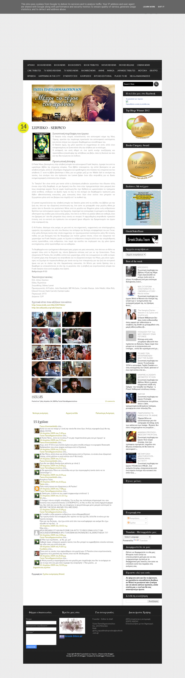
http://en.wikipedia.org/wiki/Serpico (47, 308)
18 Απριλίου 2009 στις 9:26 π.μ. (53, 546)
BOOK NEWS (59, 65)
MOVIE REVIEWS (109, 65)
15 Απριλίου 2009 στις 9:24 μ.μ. (53, 509)
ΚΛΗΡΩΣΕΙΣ (85, 76)
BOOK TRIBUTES (91, 65)
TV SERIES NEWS (71, 70)
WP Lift (76, 656)
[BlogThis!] (35, 396)
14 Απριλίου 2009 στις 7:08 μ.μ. (53, 489)
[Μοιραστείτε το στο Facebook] (41, 396)
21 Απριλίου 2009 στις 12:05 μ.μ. (53, 565)
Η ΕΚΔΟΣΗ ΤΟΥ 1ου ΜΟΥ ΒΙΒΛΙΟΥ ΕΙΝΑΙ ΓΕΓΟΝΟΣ (147, 334)
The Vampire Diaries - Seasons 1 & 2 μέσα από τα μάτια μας (148, 312)
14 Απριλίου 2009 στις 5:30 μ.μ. (53, 433)
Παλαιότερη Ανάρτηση (105, 413)
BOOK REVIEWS (44, 65)
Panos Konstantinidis (48, 426)
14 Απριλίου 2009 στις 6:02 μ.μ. (53, 482)
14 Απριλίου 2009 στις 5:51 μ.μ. (53, 440)
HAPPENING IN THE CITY (49, 76)
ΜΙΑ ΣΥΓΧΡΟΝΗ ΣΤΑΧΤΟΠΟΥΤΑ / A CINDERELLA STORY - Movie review (147, 290)
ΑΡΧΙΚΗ (31, 65)
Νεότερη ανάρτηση (40, 413)
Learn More (149, 7)
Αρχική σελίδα (72, 413)
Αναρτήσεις (134, 518)
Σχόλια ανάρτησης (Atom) (53, 574)
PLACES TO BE (121, 76)
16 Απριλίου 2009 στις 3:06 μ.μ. (53, 535)
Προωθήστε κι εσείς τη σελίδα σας (138, 104)
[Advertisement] (92, 38)
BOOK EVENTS (74, 65)
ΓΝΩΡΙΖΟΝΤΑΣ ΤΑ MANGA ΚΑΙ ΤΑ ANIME (148, 414)
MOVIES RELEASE (126, 65)
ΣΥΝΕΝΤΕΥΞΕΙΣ (70, 76)
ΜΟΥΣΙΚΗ (142, 70)
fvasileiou (44, 549)
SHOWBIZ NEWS (88, 70)
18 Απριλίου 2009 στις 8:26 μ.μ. (53, 556)
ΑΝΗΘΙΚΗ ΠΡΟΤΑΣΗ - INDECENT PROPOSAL (147, 433)
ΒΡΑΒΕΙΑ (31, 76)
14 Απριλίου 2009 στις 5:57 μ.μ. (53, 458)
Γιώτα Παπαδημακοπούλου (51, 435)
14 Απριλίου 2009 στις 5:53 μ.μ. (53, 449)
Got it (161, 7)
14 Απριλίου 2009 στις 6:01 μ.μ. (53, 475)
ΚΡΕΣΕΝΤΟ (143, 267)
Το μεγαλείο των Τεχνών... (89, 654)
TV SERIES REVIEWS (52, 70)
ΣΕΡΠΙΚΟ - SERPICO (49, 127)
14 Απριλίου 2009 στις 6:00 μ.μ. (53, 465)
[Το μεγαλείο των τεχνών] (127, 101)
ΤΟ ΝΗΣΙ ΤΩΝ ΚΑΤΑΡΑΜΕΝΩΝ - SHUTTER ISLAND (145, 355)
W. (41, 498)
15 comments (110, 401)
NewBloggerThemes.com (105, 656)
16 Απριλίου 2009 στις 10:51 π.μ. (54, 526)
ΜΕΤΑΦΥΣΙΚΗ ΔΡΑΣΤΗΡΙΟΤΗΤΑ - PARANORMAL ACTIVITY (146, 457)
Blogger (111, 654)
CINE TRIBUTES (34, 70)
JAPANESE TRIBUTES (126, 70)
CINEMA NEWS (143, 65)
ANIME (101, 70)
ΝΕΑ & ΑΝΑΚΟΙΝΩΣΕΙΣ (140, 76)
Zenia (42, 484)
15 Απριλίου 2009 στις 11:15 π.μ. (54, 496)
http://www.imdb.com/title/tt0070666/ (48, 305)
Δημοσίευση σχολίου (41, 567)
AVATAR (141, 394)
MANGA (110, 70)
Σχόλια (132, 523)
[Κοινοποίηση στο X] (38, 396)
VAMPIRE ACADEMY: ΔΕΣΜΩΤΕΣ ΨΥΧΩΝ (147, 376)
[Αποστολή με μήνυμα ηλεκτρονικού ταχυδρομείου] (33, 396)
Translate (143, 540)
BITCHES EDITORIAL (103, 76)
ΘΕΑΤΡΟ (154, 70)
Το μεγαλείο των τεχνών (134, 99)
